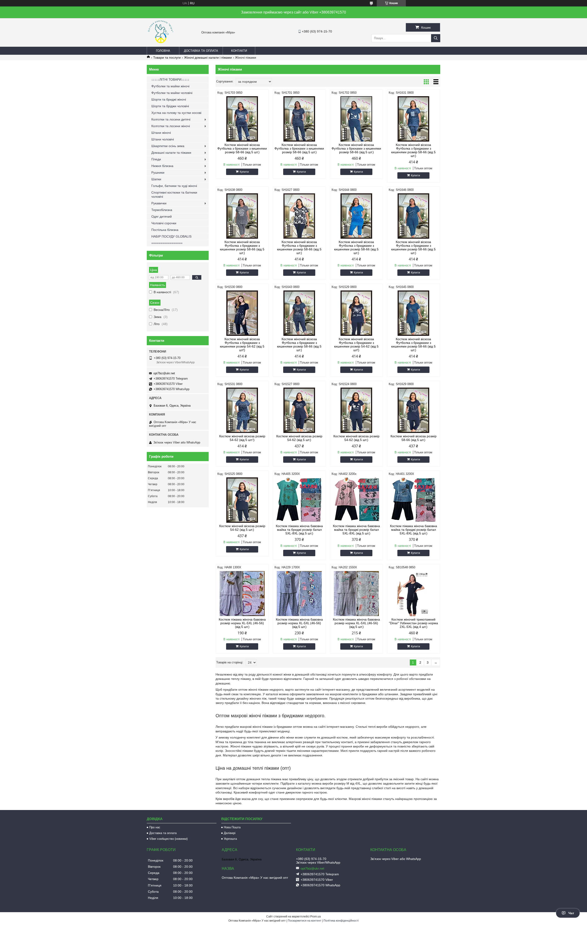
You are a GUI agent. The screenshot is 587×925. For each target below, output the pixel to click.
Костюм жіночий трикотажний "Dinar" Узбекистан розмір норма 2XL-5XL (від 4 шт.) (413, 623)
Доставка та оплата (201, 50)
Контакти (239, 50)
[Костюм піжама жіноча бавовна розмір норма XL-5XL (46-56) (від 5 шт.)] (242, 593)
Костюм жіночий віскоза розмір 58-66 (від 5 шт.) (413, 438)
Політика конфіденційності (341, 920)
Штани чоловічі (162, 139)
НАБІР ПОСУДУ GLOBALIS (171, 236)
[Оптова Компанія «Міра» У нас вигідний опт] (160, 45)
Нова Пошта (232, 827)
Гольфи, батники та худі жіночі (174, 186)
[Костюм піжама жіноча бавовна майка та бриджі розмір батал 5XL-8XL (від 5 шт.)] (299, 500)
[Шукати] (435, 38)
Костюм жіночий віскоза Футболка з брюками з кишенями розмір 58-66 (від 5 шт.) (242, 148)
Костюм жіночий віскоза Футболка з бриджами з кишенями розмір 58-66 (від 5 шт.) (413, 150)
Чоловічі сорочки (163, 223)
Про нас (154, 827)
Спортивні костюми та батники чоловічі (174, 194)
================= (167, 243)
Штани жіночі (161, 132)
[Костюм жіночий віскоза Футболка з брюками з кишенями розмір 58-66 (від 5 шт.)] (242, 119)
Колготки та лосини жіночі (170, 126)
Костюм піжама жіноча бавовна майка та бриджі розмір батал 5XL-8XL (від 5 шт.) (299, 529)
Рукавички (158, 203)
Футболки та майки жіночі (170, 86)
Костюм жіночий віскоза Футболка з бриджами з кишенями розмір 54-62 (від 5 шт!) (242, 344)
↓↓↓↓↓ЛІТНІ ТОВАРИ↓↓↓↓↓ (170, 79)
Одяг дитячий (161, 216)
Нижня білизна (162, 166)
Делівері (229, 833)
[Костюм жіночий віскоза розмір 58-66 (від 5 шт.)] (413, 410)
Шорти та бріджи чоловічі (170, 106)
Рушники (157, 172)
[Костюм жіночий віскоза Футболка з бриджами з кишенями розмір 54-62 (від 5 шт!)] (242, 313)
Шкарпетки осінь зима (167, 146)
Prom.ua (315, 916)
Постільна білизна (164, 230)
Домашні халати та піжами (171, 152)
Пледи (156, 159)
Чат (571, 913)
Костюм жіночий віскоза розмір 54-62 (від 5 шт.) (299, 438)
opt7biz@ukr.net (164, 373)
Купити (244, 171)
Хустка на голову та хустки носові (176, 113)
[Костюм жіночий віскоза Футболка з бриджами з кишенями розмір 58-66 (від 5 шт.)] (413, 119)
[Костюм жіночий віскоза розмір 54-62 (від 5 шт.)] (299, 410)
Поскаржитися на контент (304, 920)
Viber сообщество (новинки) (168, 838)
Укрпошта (230, 838)
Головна (163, 50)
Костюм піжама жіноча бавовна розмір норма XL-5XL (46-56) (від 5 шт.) (242, 623)
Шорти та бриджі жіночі (168, 99)
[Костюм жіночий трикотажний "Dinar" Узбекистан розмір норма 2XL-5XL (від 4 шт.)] (413, 593)
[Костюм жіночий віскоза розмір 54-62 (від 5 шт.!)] (242, 410)
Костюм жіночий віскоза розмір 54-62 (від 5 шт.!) (242, 438)
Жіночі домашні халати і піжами (208, 57)
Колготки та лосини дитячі (170, 119)
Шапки (156, 179)
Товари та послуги (167, 57)
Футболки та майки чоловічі (171, 93)
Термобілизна (161, 210)
